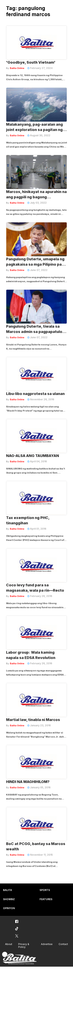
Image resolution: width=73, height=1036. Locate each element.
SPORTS (45, 890)
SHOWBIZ (9, 899)
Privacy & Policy (23, 946)
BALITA (7, 890)
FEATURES (46, 899)
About (8, 944)
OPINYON (9, 908)
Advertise (47, 944)
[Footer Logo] (19, 958)
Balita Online (17, 68)
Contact (63, 944)
